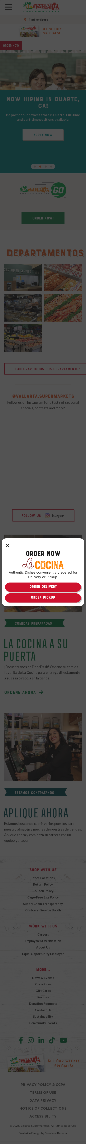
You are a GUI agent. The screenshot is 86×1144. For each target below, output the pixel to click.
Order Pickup (43, 597)
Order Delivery (43, 586)
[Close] (7, 546)
